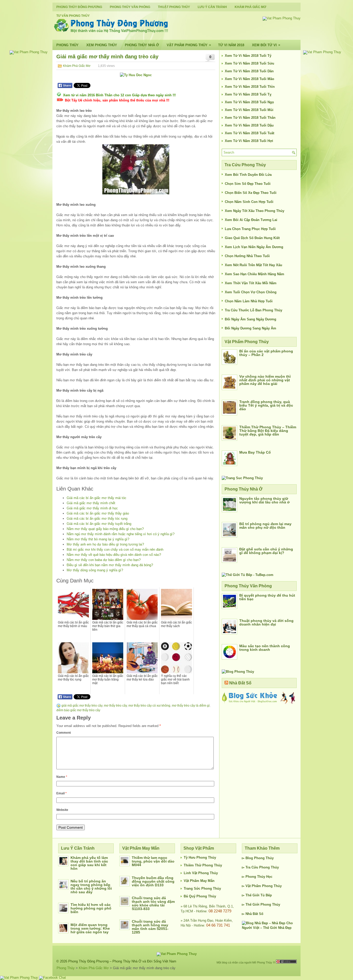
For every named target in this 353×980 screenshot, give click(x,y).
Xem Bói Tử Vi (266, 45)
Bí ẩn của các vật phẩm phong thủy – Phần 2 (266, 353)
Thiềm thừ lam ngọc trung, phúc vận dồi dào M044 (153, 861)
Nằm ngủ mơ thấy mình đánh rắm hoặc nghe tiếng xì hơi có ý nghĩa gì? (120, 534)
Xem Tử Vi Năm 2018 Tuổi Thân (250, 118)
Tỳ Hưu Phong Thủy (200, 857)
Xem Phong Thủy (101, 45)
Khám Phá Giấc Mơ (250, 7)
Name (61, 777)
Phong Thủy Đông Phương (79, 7)
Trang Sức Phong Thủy (202, 888)
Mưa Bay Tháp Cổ (255, 452)
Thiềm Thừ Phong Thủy (203, 865)
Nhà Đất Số (240, 683)
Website (62, 810)
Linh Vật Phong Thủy (201, 873)
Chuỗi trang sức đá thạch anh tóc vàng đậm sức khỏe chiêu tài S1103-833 (153, 903)
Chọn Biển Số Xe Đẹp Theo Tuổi (251, 193)
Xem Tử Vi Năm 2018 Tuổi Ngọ (249, 102)
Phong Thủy (67, 45)
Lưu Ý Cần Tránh (212, 7)
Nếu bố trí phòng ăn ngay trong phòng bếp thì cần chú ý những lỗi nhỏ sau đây (91, 886)
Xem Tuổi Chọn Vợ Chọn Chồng (251, 292)
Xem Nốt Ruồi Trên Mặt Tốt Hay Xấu (253, 265)
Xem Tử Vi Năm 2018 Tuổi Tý (248, 56)
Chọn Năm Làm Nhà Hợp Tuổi (249, 301)
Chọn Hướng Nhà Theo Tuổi (247, 256)
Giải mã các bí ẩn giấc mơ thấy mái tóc (96, 498)
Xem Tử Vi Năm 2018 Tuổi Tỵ (248, 94)
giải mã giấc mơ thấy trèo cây (82, 705)
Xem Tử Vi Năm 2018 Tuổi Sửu (249, 63)
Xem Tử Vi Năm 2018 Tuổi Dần (249, 71)
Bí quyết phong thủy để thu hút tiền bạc (267, 597)
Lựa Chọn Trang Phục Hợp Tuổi (250, 229)
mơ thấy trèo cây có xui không (149, 705)
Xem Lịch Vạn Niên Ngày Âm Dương (254, 247)
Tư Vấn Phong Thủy (73, 16)
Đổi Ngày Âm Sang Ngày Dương (250, 319)
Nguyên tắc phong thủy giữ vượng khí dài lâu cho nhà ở (264, 500)
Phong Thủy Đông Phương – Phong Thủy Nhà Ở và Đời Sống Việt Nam (122, 961)
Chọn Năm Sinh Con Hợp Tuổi (249, 202)
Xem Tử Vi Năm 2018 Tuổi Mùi (249, 110)
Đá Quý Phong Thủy (200, 896)
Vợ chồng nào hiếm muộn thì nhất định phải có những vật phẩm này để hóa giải (265, 380)
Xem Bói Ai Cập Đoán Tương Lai (251, 220)
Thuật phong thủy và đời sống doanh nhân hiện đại (266, 622)
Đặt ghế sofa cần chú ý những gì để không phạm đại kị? (266, 551)
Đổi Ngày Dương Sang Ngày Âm (250, 328)
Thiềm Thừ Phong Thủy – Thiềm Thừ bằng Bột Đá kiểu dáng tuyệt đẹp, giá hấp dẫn (267, 430)
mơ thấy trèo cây (115, 705)
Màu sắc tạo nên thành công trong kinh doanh (264, 648)
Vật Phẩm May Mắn (199, 881)
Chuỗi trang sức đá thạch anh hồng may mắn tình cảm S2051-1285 (150, 926)
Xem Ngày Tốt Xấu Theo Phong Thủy (254, 211)
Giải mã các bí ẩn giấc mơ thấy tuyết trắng (99, 524)
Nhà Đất (251, 914)
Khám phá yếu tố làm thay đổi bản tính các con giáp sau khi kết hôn (89, 863)
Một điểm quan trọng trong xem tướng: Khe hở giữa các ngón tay (90, 928)
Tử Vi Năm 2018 (231, 45)
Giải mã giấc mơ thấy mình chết (91, 503)
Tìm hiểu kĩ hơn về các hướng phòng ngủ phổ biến (91, 908)
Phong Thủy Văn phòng (130, 7)
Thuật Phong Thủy (174, 7)
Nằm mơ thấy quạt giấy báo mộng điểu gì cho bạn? (105, 529)
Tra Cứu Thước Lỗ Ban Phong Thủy (253, 310)
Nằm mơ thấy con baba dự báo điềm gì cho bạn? (104, 560)
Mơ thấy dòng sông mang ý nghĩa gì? (95, 570)
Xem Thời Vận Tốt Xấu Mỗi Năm (251, 283)
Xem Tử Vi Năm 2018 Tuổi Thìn (250, 87)
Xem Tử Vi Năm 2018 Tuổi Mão (249, 79)
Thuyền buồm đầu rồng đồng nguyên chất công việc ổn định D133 (153, 881)
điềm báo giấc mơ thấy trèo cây (78, 710)
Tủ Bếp (266, 895)
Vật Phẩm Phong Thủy (189, 45)
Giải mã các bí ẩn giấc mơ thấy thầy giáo (98, 513)
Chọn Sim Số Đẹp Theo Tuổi (248, 184)
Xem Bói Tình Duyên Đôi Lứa (248, 175)
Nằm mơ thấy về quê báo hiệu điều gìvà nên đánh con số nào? (114, 555)
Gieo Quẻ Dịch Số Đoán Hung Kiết (252, 238)
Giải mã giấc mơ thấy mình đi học (92, 508)
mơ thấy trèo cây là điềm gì (191, 705)
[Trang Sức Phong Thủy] (242, 478)
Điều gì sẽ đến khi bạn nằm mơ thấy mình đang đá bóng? (110, 565)
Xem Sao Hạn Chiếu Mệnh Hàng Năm (254, 274)
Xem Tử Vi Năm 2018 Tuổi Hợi (249, 141)
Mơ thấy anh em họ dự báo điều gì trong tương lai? (105, 544)
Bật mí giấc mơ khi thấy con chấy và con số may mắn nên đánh (115, 549)
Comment (63, 732)
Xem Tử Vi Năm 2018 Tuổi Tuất (249, 133)
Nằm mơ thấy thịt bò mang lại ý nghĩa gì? (98, 539)
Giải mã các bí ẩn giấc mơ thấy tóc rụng (97, 518)
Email (61, 793)
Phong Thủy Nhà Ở (142, 45)
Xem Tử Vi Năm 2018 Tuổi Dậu (249, 125)
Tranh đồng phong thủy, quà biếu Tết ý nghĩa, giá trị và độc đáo (266, 405)
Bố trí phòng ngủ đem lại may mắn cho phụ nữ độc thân (265, 525)
